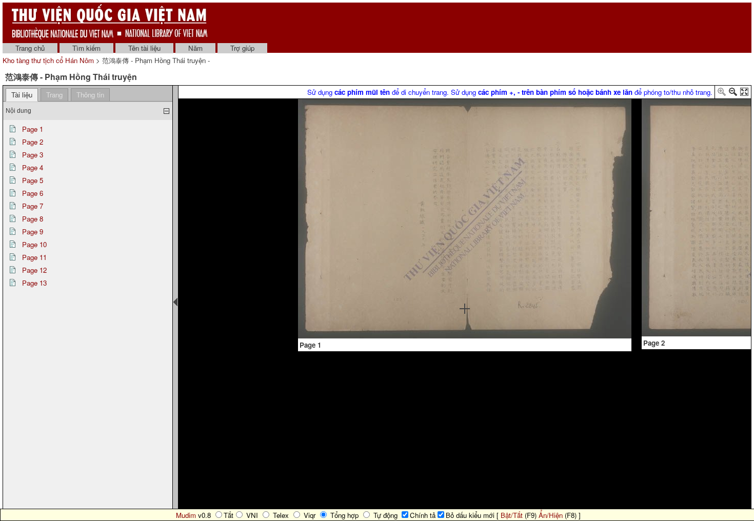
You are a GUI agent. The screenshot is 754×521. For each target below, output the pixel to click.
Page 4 (32, 167)
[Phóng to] (721, 93)
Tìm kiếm (86, 48)
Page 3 (32, 154)
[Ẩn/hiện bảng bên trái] (175, 302)
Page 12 (34, 270)
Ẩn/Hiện (551, 515)
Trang (54, 94)
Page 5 (32, 180)
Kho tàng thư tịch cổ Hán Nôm (49, 60)
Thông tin (90, 94)
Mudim (186, 515)
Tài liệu (21, 94)
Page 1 (32, 129)
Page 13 (34, 283)
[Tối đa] (744, 93)
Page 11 (34, 257)
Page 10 (34, 244)
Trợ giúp (242, 48)
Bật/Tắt (512, 515)
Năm (195, 48)
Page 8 (32, 219)
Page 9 (32, 231)
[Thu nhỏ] (733, 93)
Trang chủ (30, 48)
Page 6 (32, 193)
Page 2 (32, 142)
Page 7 (32, 206)
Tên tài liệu (144, 48)
